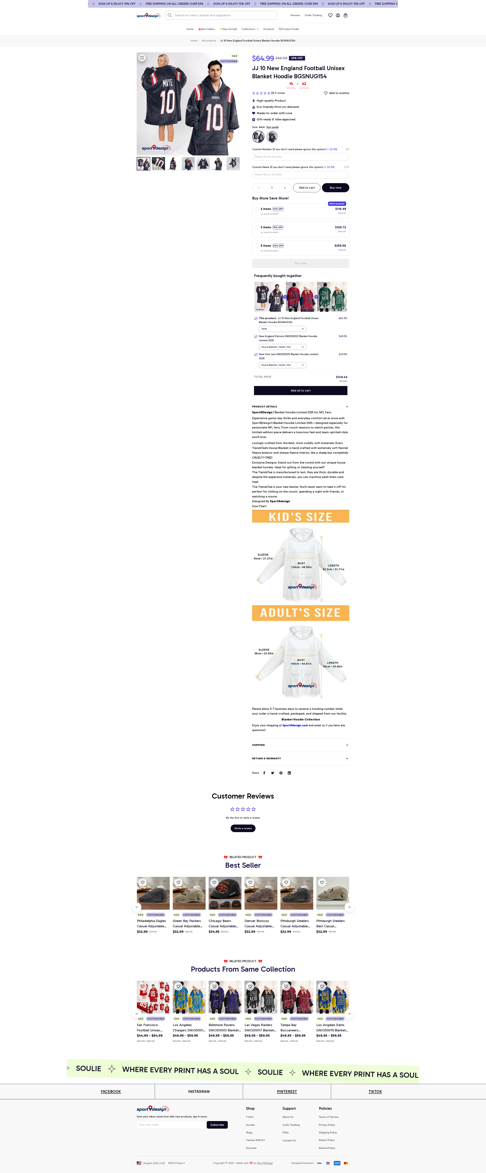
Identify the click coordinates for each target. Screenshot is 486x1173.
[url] (111, 1092)
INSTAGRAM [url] (199, 1091)
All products (209, 40)
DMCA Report (176, 1163)
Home (194, 40)
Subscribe (217, 1125)
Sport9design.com (295, 725)
